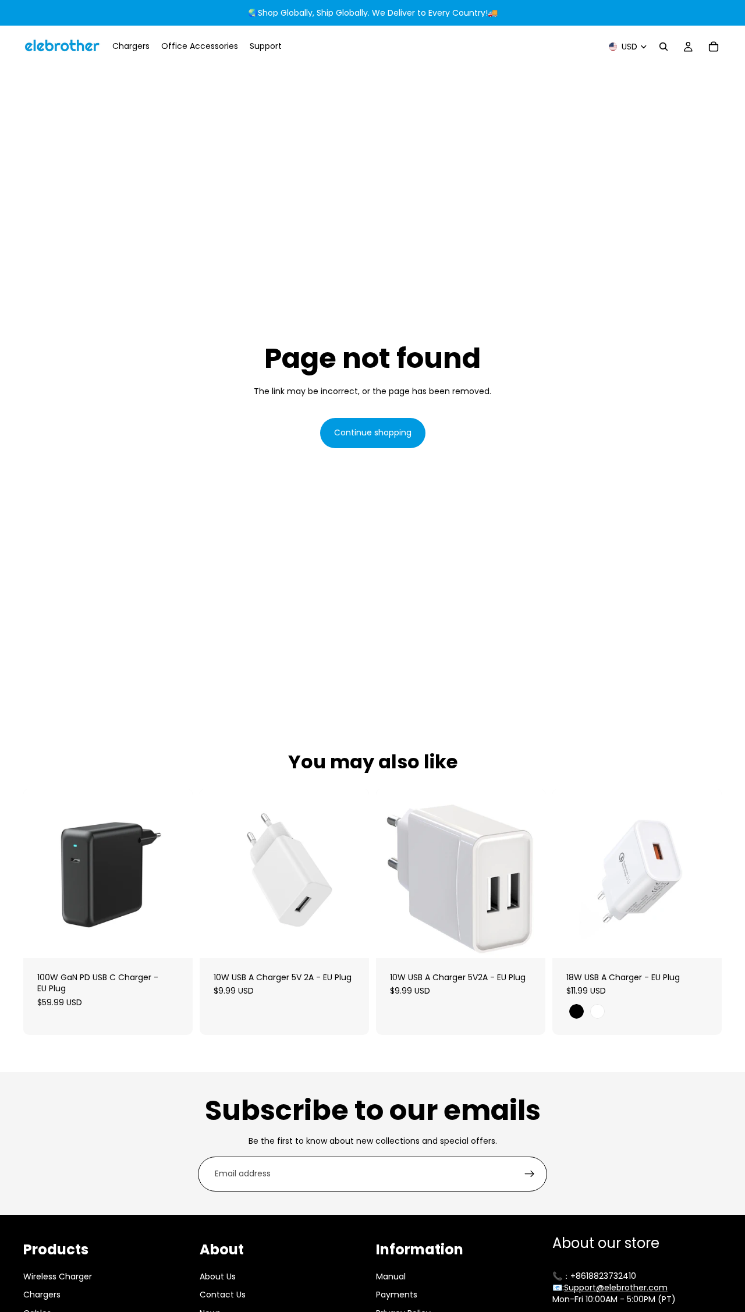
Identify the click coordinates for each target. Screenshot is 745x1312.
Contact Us (223, 1294)
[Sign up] (529, 1174)
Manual (391, 1276)
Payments (396, 1294)
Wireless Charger (57, 1276)
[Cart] (713, 46)
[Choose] (703, 940)
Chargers (42, 1294)
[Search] (663, 46)
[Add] (174, 940)
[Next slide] (175, 873)
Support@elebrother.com (616, 1287)
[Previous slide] (40, 873)
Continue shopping (372, 432)
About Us (218, 1276)
